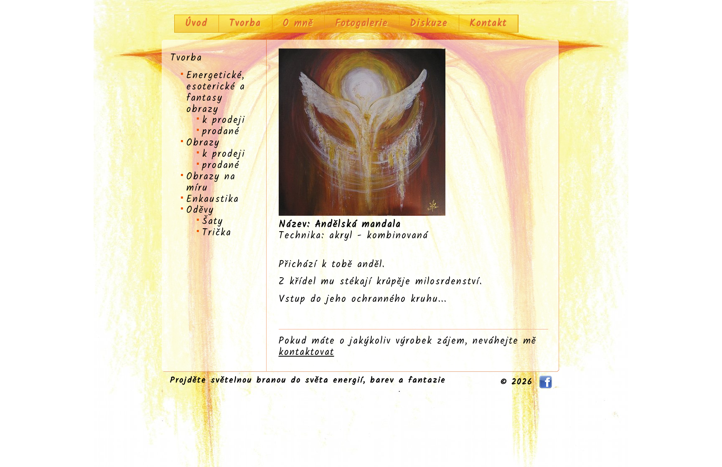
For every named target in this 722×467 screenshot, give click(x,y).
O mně (298, 23)
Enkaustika (212, 199)
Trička (216, 232)
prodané (220, 131)
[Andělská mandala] (362, 213)
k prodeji (223, 120)
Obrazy (203, 143)
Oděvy (200, 210)
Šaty (212, 221)
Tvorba (245, 23)
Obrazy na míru (211, 182)
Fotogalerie (361, 23)
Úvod (196, 23)
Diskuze (429, 23)
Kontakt (488, 23)
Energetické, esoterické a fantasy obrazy (215, 92)
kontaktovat (306, 352)
